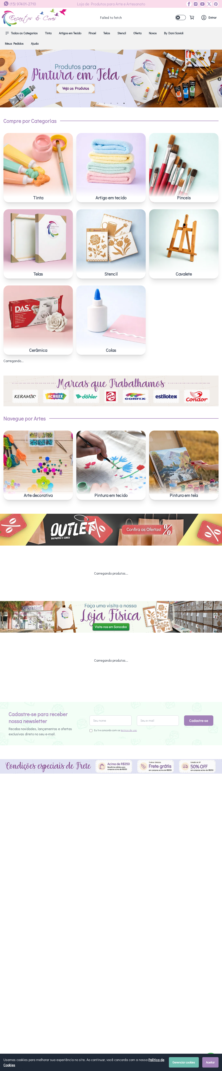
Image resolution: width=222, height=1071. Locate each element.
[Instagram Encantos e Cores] (195, 4)
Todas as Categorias (24, 33)
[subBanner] (111, 530)
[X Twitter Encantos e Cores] (208, 4)
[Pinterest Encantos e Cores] (215, 4)
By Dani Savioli (173, 33)
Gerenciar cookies (184, 1062)
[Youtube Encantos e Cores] (201, 4)
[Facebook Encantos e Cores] (189, 4)
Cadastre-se (198, 720)
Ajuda (35, 43)
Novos (153, 33)
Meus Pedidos (14, 43)
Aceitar (210, 1062)
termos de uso (129, 730)
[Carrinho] (192, 17)
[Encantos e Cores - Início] (34, 17)
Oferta (137, 33)
